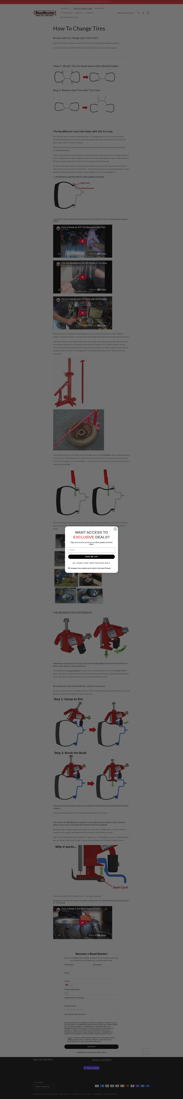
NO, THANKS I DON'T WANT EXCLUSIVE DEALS (91, 563)
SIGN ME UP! (91, 557)
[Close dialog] (115, 529)
